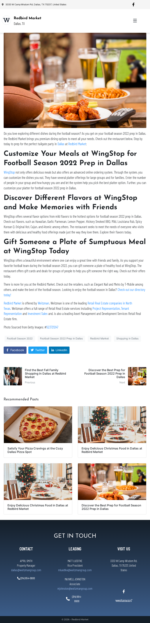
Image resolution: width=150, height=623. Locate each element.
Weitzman (43, 303)
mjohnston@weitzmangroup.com (74, 588)
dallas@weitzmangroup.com (26, 570)
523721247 (52, 327)
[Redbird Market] (6, 20)
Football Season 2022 (20, 338)
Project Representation (106, 308)
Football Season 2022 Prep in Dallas (61, 338)
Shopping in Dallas (127, 338)
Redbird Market (27, 18)
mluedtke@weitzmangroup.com (75, 570)
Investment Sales (38, 313)
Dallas (60, 144)
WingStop (9, 172)
